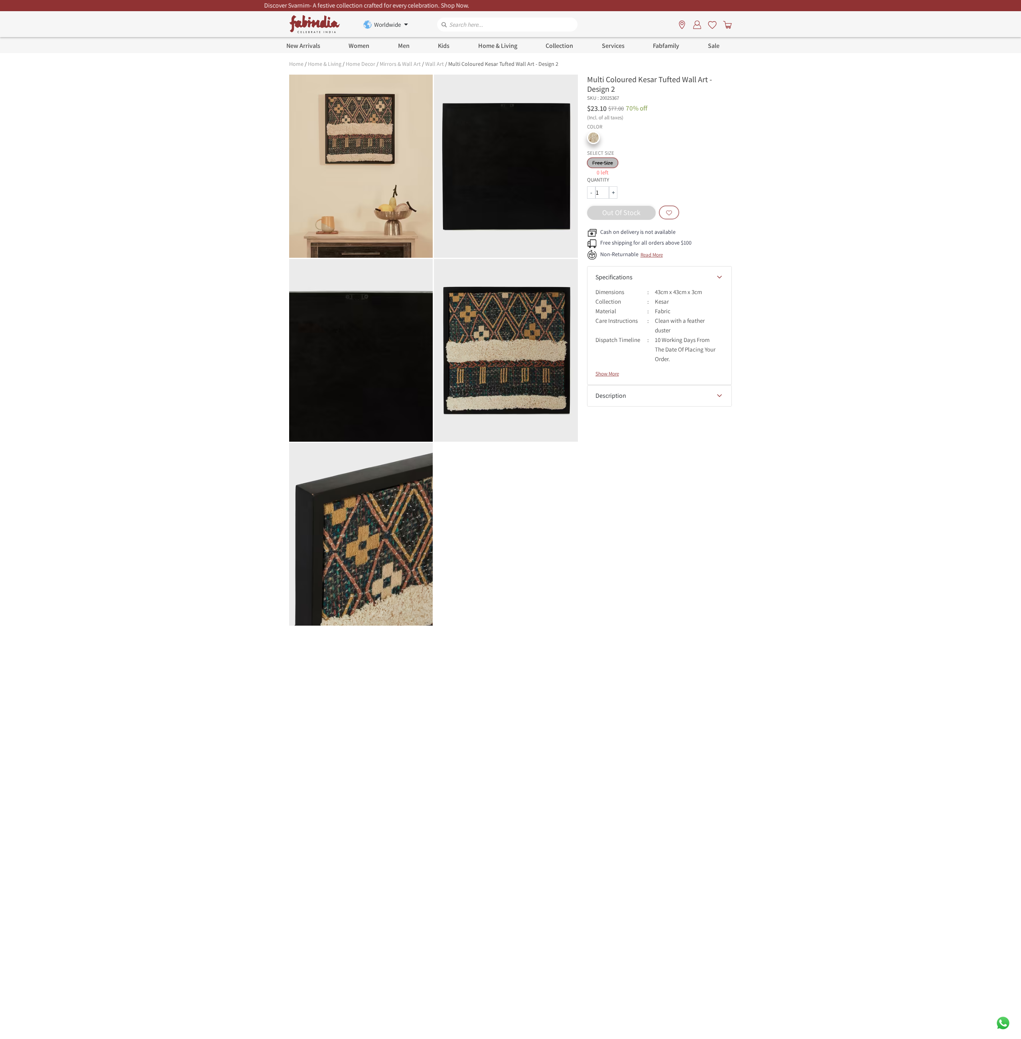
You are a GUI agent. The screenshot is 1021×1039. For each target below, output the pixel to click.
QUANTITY (598, 179)
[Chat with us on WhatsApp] (1003, 1022)
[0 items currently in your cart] (726, 24)
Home (296, 63)
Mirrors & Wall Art (400, 63)
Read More (652, 254)
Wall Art (434, 63)
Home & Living (324, 63)
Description (610, 395)
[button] (593, 137)
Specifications (614, 277)
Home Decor (360, 63)
